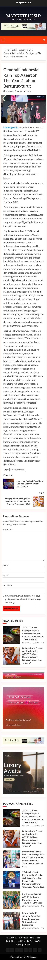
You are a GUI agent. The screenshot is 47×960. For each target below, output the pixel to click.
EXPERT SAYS (33, 941)
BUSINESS (23, 937)
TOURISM (10, 941)
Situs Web (7, 585)
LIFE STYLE (35, 937)
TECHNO (20, 941)
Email (6, 575)
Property (19, 944)
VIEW (27, 944)
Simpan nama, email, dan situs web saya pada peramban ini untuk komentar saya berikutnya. (23, 599)
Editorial (9, 91)
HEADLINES (11, 937)
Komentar (8, 529)
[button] (2, 40)
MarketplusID (23, 16)
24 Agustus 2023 (24, 91)
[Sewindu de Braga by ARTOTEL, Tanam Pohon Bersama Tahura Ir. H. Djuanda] (11, 900)
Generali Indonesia (17, 469)
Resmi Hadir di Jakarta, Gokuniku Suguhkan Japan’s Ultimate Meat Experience (31, 919)
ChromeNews (17, 956)
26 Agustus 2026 (32, 643)
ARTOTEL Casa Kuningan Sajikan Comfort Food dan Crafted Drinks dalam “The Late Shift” (32, 633)
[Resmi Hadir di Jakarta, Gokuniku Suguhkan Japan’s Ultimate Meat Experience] (11, 921)
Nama (6, 565)
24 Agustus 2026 (32, 906)
